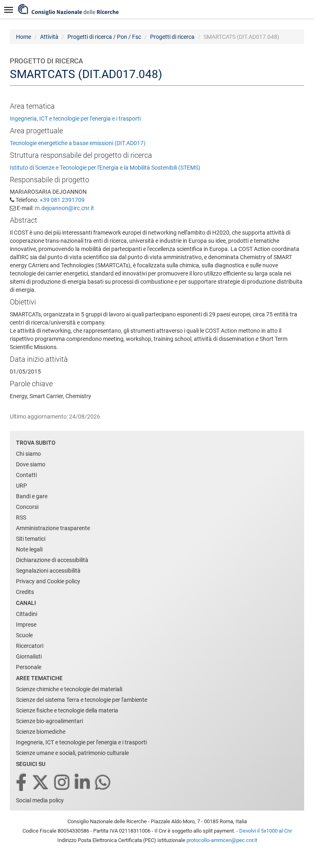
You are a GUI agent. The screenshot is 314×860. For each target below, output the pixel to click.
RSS (21, 517)
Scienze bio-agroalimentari (49, 721)
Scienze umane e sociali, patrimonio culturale (72, 753)
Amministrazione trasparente (53, 528)
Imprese (26, 624)
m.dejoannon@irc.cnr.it (64, 208)
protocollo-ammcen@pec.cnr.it (221, 840)
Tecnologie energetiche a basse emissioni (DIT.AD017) (78, 143)
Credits (25, 592)
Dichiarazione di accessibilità (52, 560)
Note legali (29, 549)
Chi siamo (28, 453)
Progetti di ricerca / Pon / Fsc (104, 37)
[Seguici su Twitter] (41, 783)
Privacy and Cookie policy (48, 581)
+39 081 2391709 (62, 200)
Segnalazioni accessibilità (48, 570)
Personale (28, 667)
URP (21, 485)
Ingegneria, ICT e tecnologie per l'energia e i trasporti (75, 118)
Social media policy (40, 800)
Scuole (24, 635)
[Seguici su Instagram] (62, 783)
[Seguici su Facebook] (22, 783)
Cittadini (26, 614)
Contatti (26, 475)
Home (23, 37)
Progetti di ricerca (172, 37)
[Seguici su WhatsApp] (103, 783)
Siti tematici (30, 538)
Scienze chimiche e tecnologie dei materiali (69, 689)
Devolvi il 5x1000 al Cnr (265, 831)
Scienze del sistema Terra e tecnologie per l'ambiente (81, 700)
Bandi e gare (31, 496)
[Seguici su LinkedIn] (83, 783)
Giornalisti (29, 656)
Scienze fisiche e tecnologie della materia (67, 710)
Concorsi (27, 507)
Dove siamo (30, 464)
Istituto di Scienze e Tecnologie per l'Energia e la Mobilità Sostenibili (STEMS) (105, 167)
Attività (49, 37)
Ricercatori (29, 646)
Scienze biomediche (40, 731)
